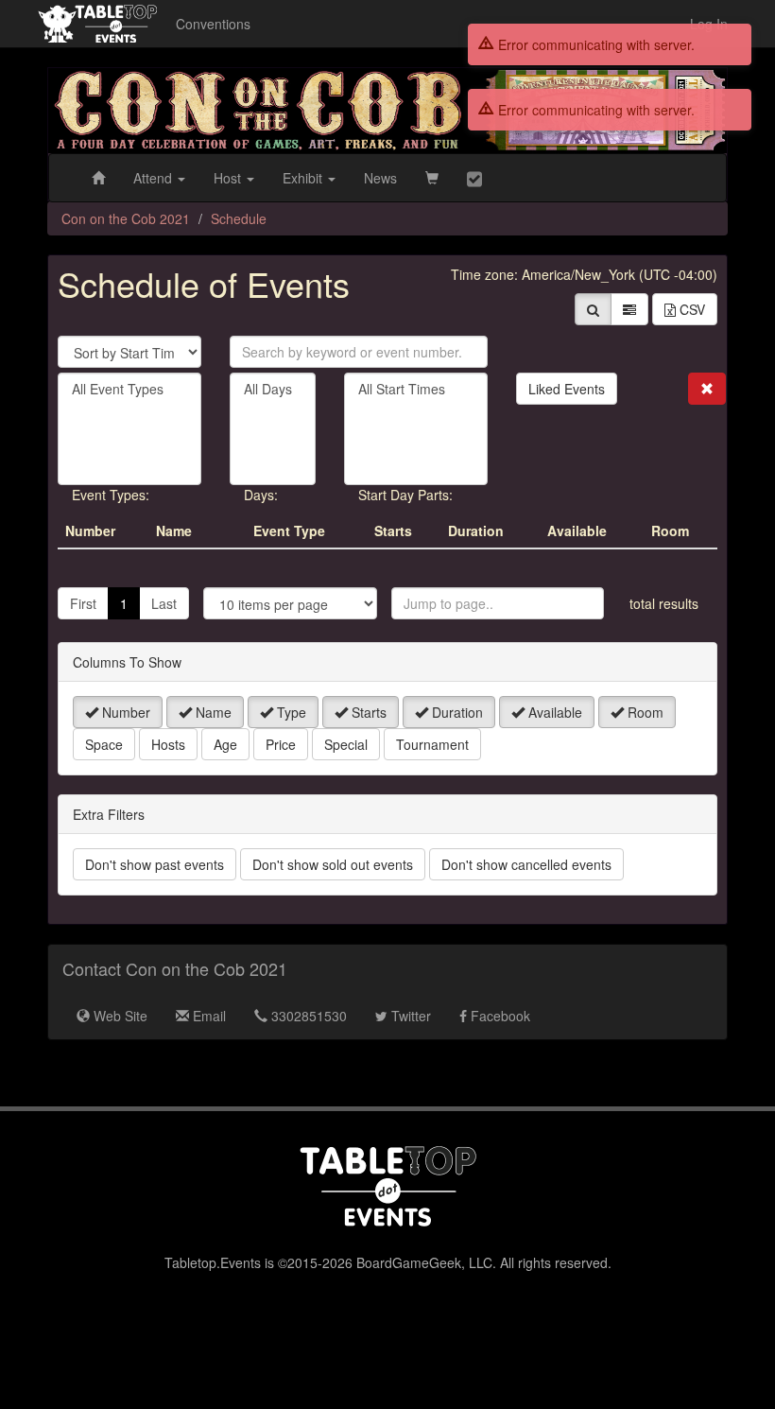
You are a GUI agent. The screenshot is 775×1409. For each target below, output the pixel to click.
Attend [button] (154, 177)
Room (643, 712)
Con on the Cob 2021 (125, 218)
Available (553, 712)
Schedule (239, 218)
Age (225, 744)
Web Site (118, 1015)
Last (164, 603)
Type (289, 712)
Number (124, 712)
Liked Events (566, 388)
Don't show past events (154, 864)
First (83, 603)
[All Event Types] (129, 389)
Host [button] (229, 177)
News (380, 177)
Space (104, 744)
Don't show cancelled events (526, 864)
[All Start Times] (415, 389)
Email (207, 1015)
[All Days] (272, 389)
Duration (455, 712)
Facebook (498, 1015)
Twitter (409, 1015)
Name (212, 712)
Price (281, 744)
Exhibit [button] (304, 177)
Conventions (213, 23)
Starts (367, 712)
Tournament (432, 744)
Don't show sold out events (332, 864)
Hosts (168, 744)
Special (346, 744)
